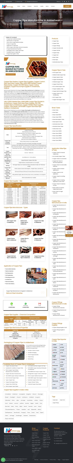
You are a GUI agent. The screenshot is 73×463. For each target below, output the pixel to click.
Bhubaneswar (32, 415)
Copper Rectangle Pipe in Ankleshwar (25, 256)
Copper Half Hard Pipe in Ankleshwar (11, 256)
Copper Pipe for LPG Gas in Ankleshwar (25, 240)
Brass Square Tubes (57, 121)
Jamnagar (23, 400)
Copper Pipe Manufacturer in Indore (59, 266)
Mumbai (27, 403)
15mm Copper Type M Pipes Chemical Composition (17, 47)
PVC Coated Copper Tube (59, 86)
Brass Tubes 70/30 (57, 117)
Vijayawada (33, 409)
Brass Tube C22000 (57, 131)
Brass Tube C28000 (57, 140)
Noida (12, 406)
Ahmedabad (8, 394)
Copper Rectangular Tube (59, 99)
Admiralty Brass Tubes (58, 62)
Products (29, 6)
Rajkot (21, 406)
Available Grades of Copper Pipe (13, 52)
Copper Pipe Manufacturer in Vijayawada (59, 240)
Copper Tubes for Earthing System (59, 177)
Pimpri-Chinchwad (9, 418)
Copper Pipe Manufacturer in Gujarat (59, 221)
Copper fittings (56, 402)
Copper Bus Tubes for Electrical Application (58, 161)
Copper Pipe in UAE (8, 442)
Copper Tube (56, 43)
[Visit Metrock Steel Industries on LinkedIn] (66, 1)
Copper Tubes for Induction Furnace (59, 184)
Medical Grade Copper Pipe (59, 75)
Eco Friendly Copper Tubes (59, 156)
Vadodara (23, 409)
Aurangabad (22, 394)
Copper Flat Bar (56, 50)
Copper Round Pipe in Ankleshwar (39, 256)
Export (47, 6)
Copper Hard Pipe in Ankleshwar (38, 239)
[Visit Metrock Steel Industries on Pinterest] (68, 1)
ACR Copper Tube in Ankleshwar (11, 221)
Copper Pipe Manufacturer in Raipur (59, 274)
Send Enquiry (69, 235)
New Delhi (7, 406)
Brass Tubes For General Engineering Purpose (58, 188)
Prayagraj (23, 412)
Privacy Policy (53, 459)
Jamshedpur (30, 400)
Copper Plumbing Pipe (58, 79)
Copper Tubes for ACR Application (58, 173)
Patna (16, 406)
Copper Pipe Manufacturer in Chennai (59, 217)
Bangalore (28, 394)
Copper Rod (55, 55)
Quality (41, 6)
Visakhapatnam (8, 412)
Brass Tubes (55, 57)
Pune (41, 403)
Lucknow (16, 403)
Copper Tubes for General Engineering (59, 153)
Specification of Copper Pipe (13, 40)
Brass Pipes (55, 59)
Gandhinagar (19, 415)
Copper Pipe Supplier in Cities (13, 53)
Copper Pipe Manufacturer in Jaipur (59, 263)
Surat (35, 406)
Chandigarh (12, 397)
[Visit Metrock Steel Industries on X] (64, 1)
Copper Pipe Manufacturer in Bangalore (59, 228)
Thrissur (18, 409)
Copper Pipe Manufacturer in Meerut (59, 282)
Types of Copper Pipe (11, 43)
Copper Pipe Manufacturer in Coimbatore (59, 247)
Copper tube (62, 399)
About (23, 6)
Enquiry (67, 6)
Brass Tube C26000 (57, 135)
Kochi (6, 403)
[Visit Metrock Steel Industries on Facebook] (62, 1)
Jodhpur (36, 400)
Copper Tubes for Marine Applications (58, 169)
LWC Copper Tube (57, 97)
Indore (13, 400)
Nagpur (32, 403)
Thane (28, 412)
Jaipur (17, 400)
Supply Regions (65, 459)
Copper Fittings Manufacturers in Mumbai (58, 307)
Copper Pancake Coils (58, 48)
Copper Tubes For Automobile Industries (59, 165)
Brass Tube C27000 (57, 138)
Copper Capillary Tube (58, 88)
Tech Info (36, 6)
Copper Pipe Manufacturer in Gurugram (59, 289)
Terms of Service (44, 459)
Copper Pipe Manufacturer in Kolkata (59, 236)
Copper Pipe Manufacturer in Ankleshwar (59, 285)
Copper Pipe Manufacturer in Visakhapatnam (59, 244)
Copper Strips (56, 52)
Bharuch (34, 394)
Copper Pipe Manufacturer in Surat (59, 278)
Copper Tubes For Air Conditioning (58, 94)
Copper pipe (55, 399)
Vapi (28, 409)
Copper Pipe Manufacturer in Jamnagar (59, 255)
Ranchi (25, 406)
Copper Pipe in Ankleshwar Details (14, 39)
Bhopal (6, 397)
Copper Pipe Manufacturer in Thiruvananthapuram (59, 270)
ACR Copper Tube (57, 72)
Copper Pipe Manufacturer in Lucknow (59, 251)
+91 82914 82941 (9, 1)
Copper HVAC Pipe (8, 91)
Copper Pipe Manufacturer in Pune (59, 209)
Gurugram (37, 397)
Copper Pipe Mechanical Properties (14, 48)
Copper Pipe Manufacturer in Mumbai (59, 205)
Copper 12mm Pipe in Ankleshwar (39, 221)
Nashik (36, 403)
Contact (53, 6)
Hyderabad (7, 400)
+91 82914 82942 (58, 441)
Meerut (39, 409)
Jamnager (12, 415)
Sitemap (36, 459)
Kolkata (11, 403)
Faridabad (31, 397)
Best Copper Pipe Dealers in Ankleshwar (36, 78)
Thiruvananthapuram (10, 409)
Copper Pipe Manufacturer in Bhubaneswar (59, 293)
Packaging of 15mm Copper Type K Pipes (15, 50)
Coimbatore (24, 397)
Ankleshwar (15, 394)
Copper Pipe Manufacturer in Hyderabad (59, 224)
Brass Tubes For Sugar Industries (58, 192)
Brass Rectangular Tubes (58, 119)
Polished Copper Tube (58, 82)
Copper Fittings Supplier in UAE (60, 327)
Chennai (18, 397)
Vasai (37, 412)
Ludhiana (22, 403)
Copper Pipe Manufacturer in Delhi (59, 232)
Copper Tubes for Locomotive (59, 158)
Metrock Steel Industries (9, 459)
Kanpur (41, 400)
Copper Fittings (56, 45)
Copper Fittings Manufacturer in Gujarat (59, 310)
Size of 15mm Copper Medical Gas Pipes (15, 42)
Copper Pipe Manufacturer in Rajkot (59, 259)
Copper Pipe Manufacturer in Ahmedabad (59, 213)
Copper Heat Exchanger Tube (59, 91)
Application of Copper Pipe (12, 45)
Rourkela (30, 406)
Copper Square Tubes (58, 77)
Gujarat (41, 412)
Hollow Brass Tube (57, 128)
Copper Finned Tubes (58, 84)
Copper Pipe (32, 22)
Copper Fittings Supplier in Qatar (59, 330)
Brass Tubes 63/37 (57, 114)
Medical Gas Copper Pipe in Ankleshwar (24, 222)
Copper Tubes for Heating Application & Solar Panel (59, 180)
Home (18, 6)
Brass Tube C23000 (57, 133)
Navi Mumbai (17, 412)
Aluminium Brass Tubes (58, 126)
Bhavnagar (40, 394)
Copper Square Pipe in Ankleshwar (11, 239)
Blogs (59, 459)
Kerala (33, 412)
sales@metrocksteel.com (32, 1)
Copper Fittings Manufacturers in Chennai (59, 314)
